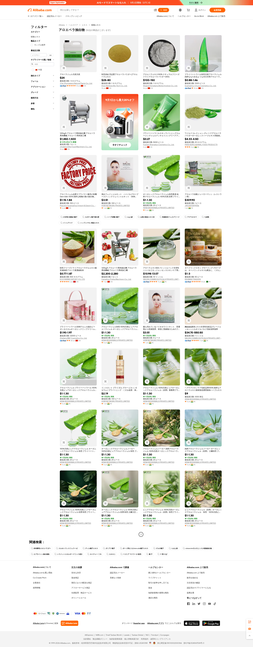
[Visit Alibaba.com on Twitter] (199, 603)
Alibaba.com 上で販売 (196, 573)
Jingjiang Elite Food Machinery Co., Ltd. (76, 147)
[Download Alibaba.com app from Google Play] (211, 623)
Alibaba (62, 25)
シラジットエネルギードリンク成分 (69, 554)
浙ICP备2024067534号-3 (193, 643)
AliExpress (89, 635)
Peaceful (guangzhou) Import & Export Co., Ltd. (78, 205)
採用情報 (36, 588)
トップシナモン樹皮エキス (89, 223)
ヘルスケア (73, 25)
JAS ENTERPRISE (192, 205)
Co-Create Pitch (39, 578)
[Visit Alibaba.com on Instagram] (204, 603)
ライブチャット (154, 578)
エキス (84, 25)
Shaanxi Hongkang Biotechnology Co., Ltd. (160, 86)
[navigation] (42, 280)
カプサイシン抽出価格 (41, 554)
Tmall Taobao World (113, 635)
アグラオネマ (192, 217)
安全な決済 (76, 573)
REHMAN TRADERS (193, 279)
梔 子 (150, 554)
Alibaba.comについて (42, 567)
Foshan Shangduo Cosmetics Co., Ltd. (158, 144)
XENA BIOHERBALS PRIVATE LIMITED (158, 208)
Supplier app (139, 623)
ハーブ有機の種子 (113, 217)
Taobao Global (137, 635)
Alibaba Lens (38, 623)
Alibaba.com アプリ (155, 623)
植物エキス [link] (96, 25)
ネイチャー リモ (95, 554)
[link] (249, 621)
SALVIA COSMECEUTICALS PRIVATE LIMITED (161, 279)
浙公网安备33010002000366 (169, 643)
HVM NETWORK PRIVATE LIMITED (115, 205)
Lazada (126, 635)
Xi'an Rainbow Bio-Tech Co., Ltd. (114, 86)
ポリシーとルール (78, 598)
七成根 (206, 217)
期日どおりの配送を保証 (81, 583)
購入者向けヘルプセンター (159, 573)
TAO (147, 635)
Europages (164, 635)
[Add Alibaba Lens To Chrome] (69, 623)
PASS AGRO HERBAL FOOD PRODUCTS (201, 144)
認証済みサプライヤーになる (199, 588)
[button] (155, 10)
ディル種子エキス (91, 548)
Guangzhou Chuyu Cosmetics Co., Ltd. (200, 86)
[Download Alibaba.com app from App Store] (192, 623)
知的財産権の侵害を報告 (158, 593)
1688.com (99, 635)
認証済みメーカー (117, 573)
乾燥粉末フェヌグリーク (171, 217)
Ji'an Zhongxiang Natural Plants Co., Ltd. (76, 83)
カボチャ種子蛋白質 (92, 217)
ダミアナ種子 (110, 548)
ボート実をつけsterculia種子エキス (135, 548)
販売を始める (192, 578)
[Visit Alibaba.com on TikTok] (214, 603)
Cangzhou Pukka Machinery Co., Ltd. (116, 279)
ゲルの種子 (160, 548)
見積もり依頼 (115, 578)
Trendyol (154, 635)
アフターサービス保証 (80, 588)
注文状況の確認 (193, 583)
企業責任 (36, 583)
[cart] (189, 10)
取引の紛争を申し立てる (158, 583)
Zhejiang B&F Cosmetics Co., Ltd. (73, 338)
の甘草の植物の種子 (70, 217)
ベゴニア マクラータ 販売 (132, 554)
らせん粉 (174, 548)
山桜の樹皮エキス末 (147, 217)
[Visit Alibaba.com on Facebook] (188, 603)
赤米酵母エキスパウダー (42, 548)
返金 (150, 588)
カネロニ (112, 554)
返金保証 (75, 578)
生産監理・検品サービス (81, 593)
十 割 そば (163, 554)
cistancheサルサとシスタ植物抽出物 (198, 548)
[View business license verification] (150, 643)
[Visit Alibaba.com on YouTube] (209, 603)
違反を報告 (153, 598)
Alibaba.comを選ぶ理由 (42, 573)
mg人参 (130, 217)
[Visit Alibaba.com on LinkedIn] (193, 603)
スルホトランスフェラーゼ (68, 548)
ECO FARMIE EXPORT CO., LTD (72, 279)
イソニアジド (68, 223)
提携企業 (190, 593)
